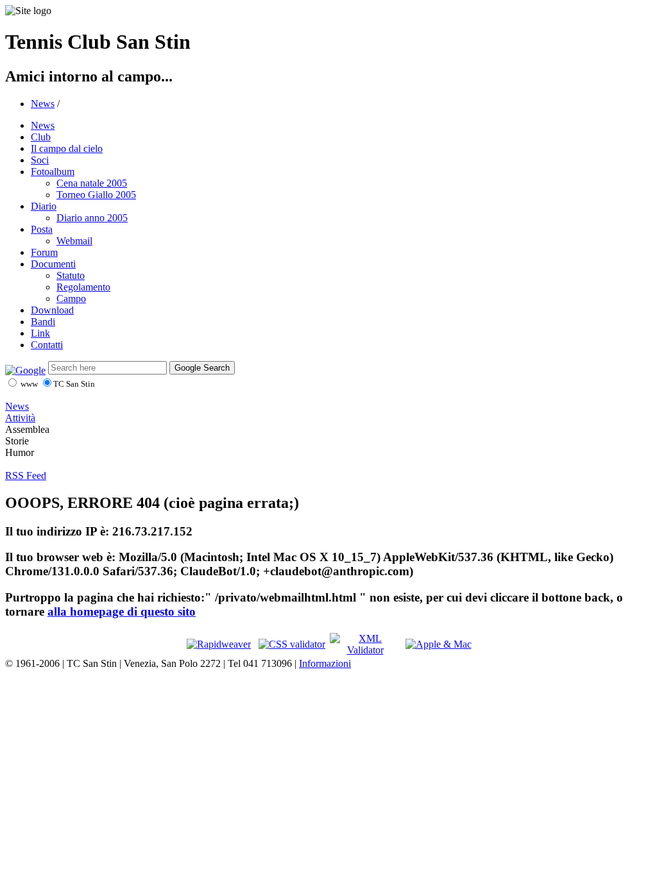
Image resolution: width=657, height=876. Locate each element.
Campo (71, 298)
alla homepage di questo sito (121, 611)
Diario (43, 206)
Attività (20, 417)
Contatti (47, 344)
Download (52, 310)
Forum (44, 252)
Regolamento (83, 287)
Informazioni (325, 663)
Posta (42, 229)
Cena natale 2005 (91, 183)
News (43, 103)
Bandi (43, 321)
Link (40, 333)
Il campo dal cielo (67, 148)
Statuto (70, 275)
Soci (40, 160)
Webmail (74, 240)
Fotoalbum (52, 171)
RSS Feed (25, 475)
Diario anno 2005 (92, 217)
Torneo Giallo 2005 (96, 194)
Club (41, 136)
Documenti (53, 263)
